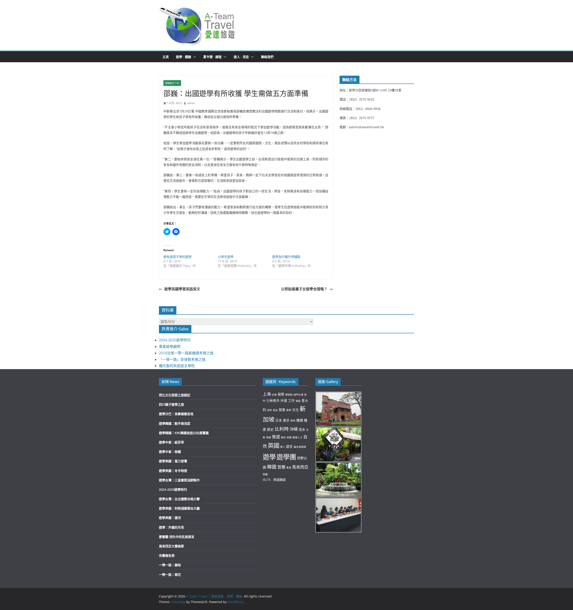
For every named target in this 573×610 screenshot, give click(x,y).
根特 (293, 420)
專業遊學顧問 (169, 346)
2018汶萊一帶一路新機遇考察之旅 (186, 353)
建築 (298, 400)
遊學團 (286, 456)
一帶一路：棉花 (170, 574)
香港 (288, 467)
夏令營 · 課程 (212, 57)
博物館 (289, 394)
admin (191, 103)
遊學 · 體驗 (183, 57)
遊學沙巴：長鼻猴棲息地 (176, 414)
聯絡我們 (267, 57)
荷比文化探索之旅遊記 (174, 395)
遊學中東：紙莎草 (171, 442)
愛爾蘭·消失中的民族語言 (176, 537)
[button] (197, 25)
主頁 (165, 57)
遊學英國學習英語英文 (182, 289)
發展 (268, 437)
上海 (267, 394)
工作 (291, 400)
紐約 (283, 437)
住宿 (274, 394)
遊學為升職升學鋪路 (286, 257)
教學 (288, 410)
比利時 (282, 429)
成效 (269, 410)
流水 (302, 429)
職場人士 (297, 437)
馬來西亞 (300, 467)
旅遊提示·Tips (172, 83)
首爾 (281, 467)
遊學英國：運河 (170, 518)
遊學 (269, 456)
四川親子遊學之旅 (171, 404)
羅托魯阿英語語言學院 (177, 365)
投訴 (275, 410)
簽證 (276, 436)
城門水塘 (298, 394)
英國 (273, 445)
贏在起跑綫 (300, 446)
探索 (282, 409)
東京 (286, 420)
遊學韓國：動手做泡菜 (174, 423)
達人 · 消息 (241, 57)
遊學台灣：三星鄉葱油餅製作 (179, 480)
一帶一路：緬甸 (170, 565)
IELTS (267, 479)
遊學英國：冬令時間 (173, 471)
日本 (278, 420)
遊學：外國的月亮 (171, 527)
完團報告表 (167, 555)
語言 (289, 446)
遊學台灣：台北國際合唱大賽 (179, 499)
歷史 (270, 429)
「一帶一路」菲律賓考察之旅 (182, 359)
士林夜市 (273, 400)
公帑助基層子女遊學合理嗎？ (304, 289)
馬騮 (265, 474)
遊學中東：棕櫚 (170, 451)
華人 (282, 446)
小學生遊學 (225, 257)
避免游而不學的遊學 (177, 257)
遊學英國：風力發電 (173, 461)
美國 (289, 437)
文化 (295, 409)
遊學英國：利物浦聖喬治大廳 (179, 508)
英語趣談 (279, 479)
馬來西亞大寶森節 (171, 546)
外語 (283, 400)
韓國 (271, 467)
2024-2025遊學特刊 (174, 340)
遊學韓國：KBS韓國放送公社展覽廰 (184, 433)
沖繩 (294, 429)
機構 (299, 420)
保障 (281, 394)
